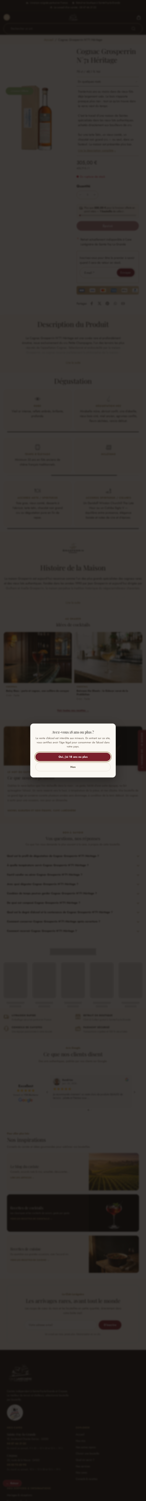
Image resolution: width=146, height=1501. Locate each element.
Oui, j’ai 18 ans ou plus (73, 757)
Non (73, 767)
